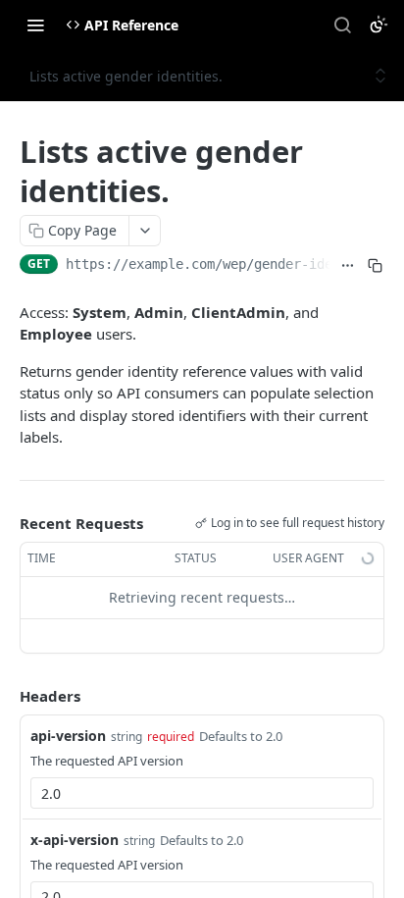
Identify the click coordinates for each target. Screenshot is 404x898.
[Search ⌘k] (342, 24)
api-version (68, 735)
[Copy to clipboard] (374, 266)
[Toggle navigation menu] (35, 24)
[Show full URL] (348, 266)
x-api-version (74, 839)
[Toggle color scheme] (378, 24)
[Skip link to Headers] (6, 696)
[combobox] (202, 793)
